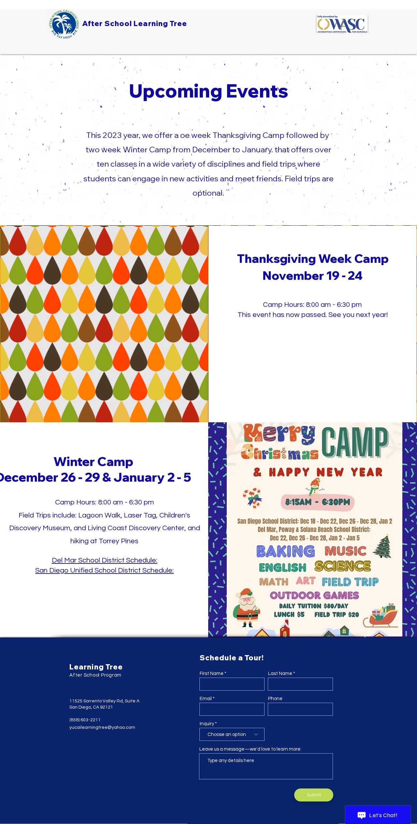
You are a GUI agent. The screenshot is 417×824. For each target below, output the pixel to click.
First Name (211, 673)
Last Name (280, 673)
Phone (275, 698)
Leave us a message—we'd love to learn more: (250, 749)
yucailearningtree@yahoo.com (102, 727)
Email (206, 698)
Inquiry (207, 723)
